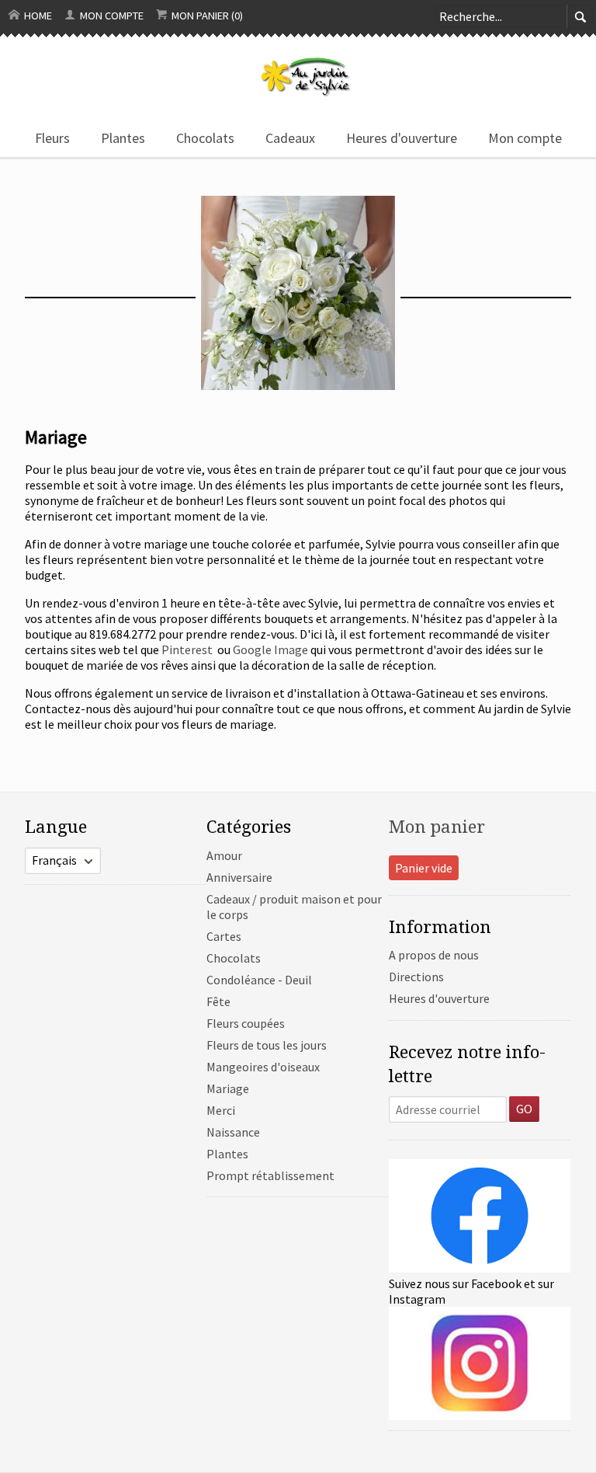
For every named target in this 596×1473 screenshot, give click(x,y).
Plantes (123, 138)
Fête (218, 1001)
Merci (220, 1110)
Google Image (270, 649)
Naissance (233, 1132)
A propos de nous (434, 955)
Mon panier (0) (206, 16)
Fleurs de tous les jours (266, 1045)
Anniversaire (239, 877)
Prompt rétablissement (270, 1175)
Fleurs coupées (245, 1023)
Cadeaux (290, 138)
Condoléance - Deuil (259, 979)
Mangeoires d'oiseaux (263, 1066)
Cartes (223, 936)
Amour (224, 855)
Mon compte (111, 16)
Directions (416, 976)
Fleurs (52, 138)
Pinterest (188, 649)
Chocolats (205, 138)
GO (524, 1108)
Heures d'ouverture (401, 138)
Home (37, 16)
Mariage (227, 1088)
